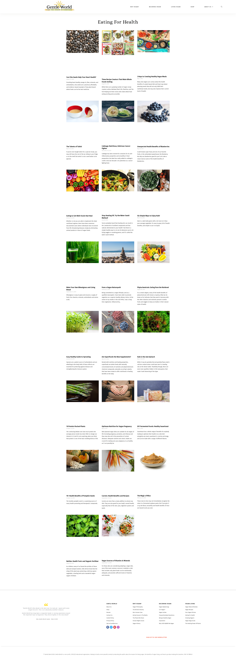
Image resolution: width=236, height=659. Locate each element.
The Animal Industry (138, 609)
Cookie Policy (110, 618)
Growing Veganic (189, 618)
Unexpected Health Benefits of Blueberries (153, 147)
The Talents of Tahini (74, 147)
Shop (192, 6)
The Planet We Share (138, 618)
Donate (108, 612)
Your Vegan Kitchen (190, 612)
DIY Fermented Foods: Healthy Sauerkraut (153, 426)
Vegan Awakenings (164, 607)
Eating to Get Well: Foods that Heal (79, 216)
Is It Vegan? (162, 609)
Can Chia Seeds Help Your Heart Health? (81, 77)
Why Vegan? (134, 6)
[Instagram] (118, 627)
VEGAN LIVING (190, 603)
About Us (108, 607)
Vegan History (136, 623)
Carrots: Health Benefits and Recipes (115, 496)
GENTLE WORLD (111, 603)
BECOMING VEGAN (165, 603)
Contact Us (109, 615)
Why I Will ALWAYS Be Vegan (166, 623)
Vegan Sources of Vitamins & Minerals (116, 561)
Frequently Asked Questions (166, 615)
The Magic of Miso (144, 496)
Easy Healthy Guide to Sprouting (78, 357)
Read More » (69, 92)
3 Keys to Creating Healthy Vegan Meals (152, 77)
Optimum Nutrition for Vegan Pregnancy (117, 426)
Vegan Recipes (189, 609)
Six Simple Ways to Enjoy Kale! (148, 216)
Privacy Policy (110, 620)
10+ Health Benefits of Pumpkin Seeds (80, 496)
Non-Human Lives (137, 612)
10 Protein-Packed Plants (75, 426)
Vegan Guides (162, 612)
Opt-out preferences (112, 623)
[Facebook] (107, 627)
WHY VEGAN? (137, 603)
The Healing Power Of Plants (193, 623)
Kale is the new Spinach (146, 357)
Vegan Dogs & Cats (190, 620)
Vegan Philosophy (138, 607)
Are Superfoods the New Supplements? (116, 357)
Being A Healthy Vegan (165, 618)
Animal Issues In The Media (140, 615)
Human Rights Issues (138, 620)
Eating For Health (190, 615)
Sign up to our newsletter (156, 637)
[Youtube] (114, 627)
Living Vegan (176, 6)
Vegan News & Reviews (191, 607)
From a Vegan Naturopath (111, 287)
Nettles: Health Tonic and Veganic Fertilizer (82, 561)
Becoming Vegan (155, 6)
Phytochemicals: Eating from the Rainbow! (153, 287)
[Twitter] (111, 627)
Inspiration (162, 620)
